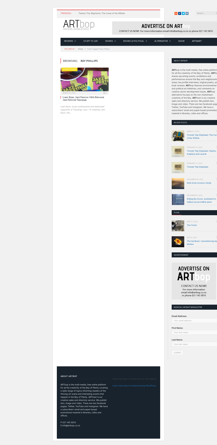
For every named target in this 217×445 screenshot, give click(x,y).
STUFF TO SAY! (69, 69)
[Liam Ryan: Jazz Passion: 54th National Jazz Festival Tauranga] (85, 80)
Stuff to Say (90, 41)
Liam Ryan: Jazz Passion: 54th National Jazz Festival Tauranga (83, 98)
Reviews (68, 41)
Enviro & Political (133, 41)
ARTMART (197, 41)
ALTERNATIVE (161, 41)
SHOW (181, 41)
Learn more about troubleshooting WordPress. (134, 385)
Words (109, 41)
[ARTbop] (79, 24)
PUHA (176, 212)
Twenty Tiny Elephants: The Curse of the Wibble (102, 13)
